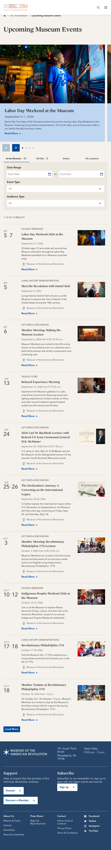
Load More (11, 729)
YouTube (93, 831)
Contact (61, 816)
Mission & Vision (12, 821)
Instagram (94, 826)
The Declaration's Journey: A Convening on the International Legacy (42, 489)
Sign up (64, 787)
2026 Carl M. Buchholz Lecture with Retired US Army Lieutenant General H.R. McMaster (45, 437)
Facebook (94, 816)
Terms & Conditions (67, 833)
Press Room (36, 816)
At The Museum (18, 16)
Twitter (92, 821)
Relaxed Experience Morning (40, 382)
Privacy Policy (64, 828)
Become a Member (17, 800)
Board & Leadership (13, 835)
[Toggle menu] (106, 7)
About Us (8, 816)
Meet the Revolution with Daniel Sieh (45, 286)
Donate (10, 790)
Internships (9, 830)
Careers (7, 825)
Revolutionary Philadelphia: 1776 (42, 645)
